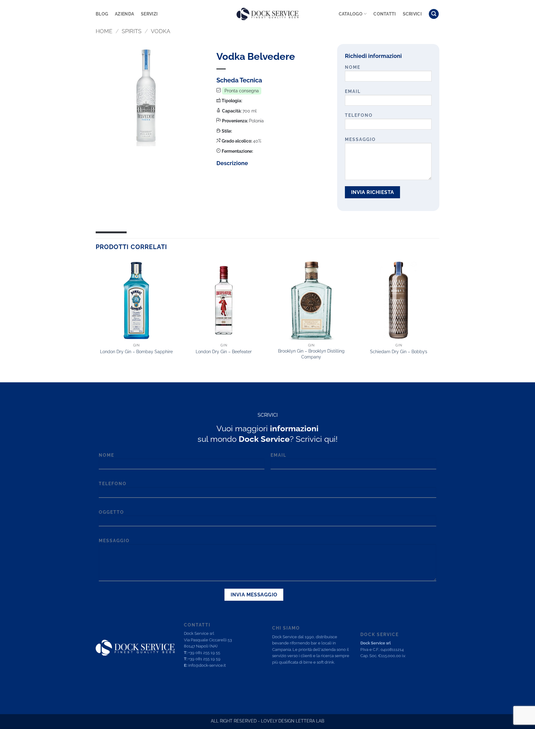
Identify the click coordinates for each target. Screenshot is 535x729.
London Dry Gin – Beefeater (224, 351)
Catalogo (351, 13)
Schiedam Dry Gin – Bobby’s (398, 351)
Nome (352, 67)
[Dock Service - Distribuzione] (267, 14)
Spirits (131, 31)
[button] (434, 14)
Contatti (384, 13)
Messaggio (360, 139)
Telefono (359, 115)
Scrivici (412, 13)
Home (104, 31)
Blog (102, 13)
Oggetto (111, 512)
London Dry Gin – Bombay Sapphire (136, 351)
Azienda (124, 13)
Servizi (149, 13)
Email (353, 91)
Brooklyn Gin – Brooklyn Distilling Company (311, 353)
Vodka (160, 31)
